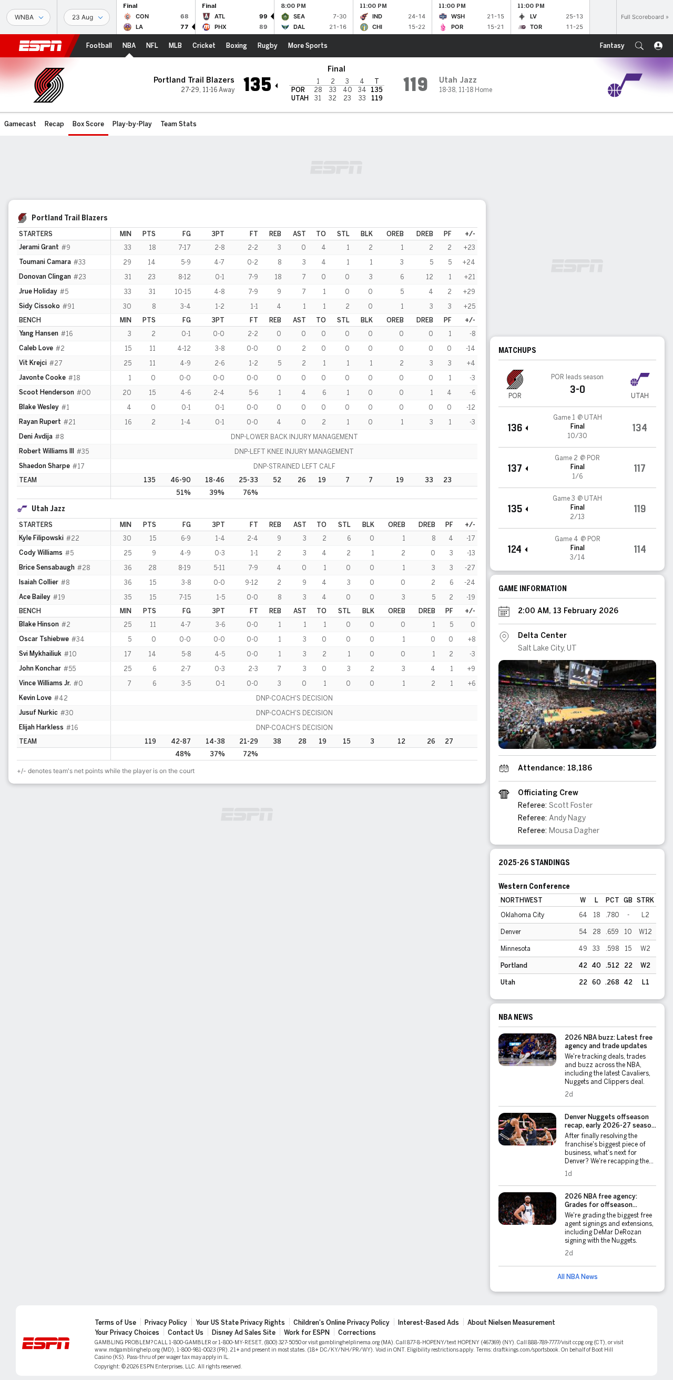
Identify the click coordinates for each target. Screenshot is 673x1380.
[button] (639, 46)
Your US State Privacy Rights (240, 1322)
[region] (294, 363)
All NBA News (577, 1277)
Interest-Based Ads (428, 1322)
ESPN (40, 45)
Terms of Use (115, 1322)
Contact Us (185, 1332)
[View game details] (577, 427)
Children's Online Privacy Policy (341, 1322)
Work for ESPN (307, 1332)
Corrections (357, 1332)
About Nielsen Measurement (511, 1322)
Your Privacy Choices (127, 1332)
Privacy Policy (166, 1322)
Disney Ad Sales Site (244, 1332)
